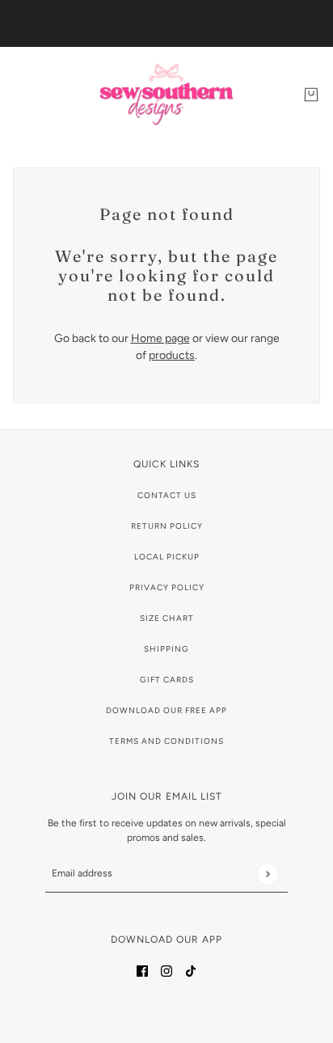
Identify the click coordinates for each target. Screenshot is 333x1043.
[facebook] (142, 970)
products (172, 355)
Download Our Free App (166, 710)
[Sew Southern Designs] (166, 94)
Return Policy (167, 526)
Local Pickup (167, 556)
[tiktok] (191, 970)
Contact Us (166, 495)
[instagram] (166, 970)
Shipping (166, 649)
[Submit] (267, 874)
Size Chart (167, 618)
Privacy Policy (166, 587)
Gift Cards (167, 679)
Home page (160, 338)
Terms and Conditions (166, 741)
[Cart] (311, 94)
